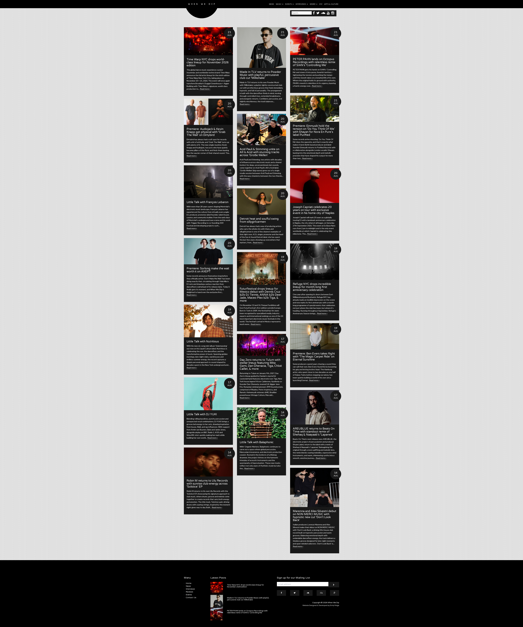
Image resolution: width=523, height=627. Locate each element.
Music (279, 4)
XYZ (320, 4)
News (271, 4)
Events (288, 4)
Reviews (189, 592)
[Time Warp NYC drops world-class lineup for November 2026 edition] (208, 41)
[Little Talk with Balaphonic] (261, 422)
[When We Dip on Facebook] (314, 13)
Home (188, 583)
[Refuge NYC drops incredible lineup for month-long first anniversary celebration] (314, 262)
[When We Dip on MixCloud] (321, 593)
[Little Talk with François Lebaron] (208, 181)
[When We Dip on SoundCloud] (323, 13)
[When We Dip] (202, 9)
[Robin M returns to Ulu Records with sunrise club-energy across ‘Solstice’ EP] (208, 462)
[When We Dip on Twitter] (318, 13)
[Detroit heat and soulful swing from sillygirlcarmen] (261, 201)
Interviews (301, 4)
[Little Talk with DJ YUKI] (208, 393)
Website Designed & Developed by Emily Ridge (320, 605)
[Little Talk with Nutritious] (208, 321)
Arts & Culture (331, 4)
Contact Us (191, 597)
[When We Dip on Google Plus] (334, 593)
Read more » (205, 89)
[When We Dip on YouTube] (328, 13)
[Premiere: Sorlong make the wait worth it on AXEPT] (208, 251)
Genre (313, 4)
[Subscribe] (333, 584)
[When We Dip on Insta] (333, 13)
